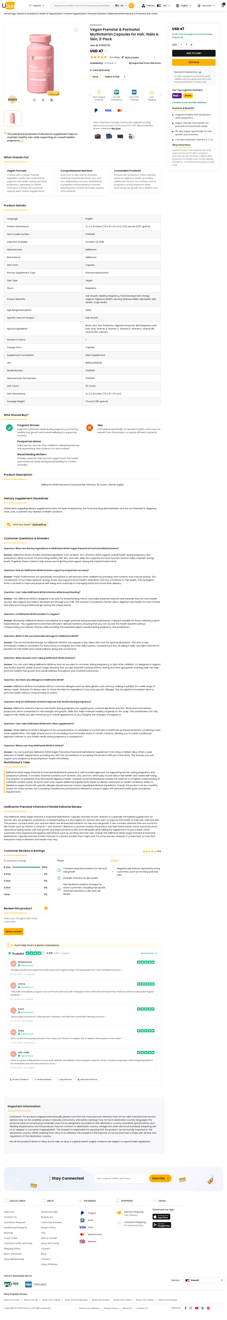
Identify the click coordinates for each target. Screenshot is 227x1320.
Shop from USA (11, 1299)
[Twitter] (203, 1308)
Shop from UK (31, 1299)
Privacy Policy (111, 1308)
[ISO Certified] (34, 1284)
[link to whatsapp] (34, 100)
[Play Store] (162, 1226)
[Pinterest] (208, 1308)
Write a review (14, 931)
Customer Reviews (51, 1222)
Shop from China (122, 1299)
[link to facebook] (43, 100)
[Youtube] (197, 1308)
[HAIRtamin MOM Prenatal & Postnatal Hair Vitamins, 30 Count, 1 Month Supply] (43, 65)
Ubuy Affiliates (49, 1264)
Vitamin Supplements (75, 13)
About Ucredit (49, 1238)
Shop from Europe (167, 1299)
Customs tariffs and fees (18, 1243)
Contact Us (10, 1217)
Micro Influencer (13, 1253)
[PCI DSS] (11, 1284)
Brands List (47, 1217)
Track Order (11, 1238)
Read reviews (148, 953)
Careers (45, 1248)
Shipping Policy (12, 1248)
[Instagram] (191, 1308)
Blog (43, 1253)
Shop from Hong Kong (76, 1299)
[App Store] (162, 1217)
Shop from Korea (100, 1299)
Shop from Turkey (145, 1299)
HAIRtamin (96, 25)
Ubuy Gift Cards (50, 1243)
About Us (9, 1211)
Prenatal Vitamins (97, 13)
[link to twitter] (51, 100)
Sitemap (8, 1232)
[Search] (131, 5)
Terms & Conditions (89, 1308)
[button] (206, 6)
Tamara (45, 1259)
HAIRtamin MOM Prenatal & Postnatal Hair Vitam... (133, 13)
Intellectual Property (15, 1227)
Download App (49, 1211)
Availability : (97, 63)
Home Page (10, 13)
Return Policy (48, 1227)
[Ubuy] (8, 5)
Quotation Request (14, 1222)
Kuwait (195, 1280)
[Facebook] (185, 1308)
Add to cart (194, 53)
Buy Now (116, 128)
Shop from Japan (51, 1299)
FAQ (43, 1232)
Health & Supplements (50, 13)
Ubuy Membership (14, 1259)
